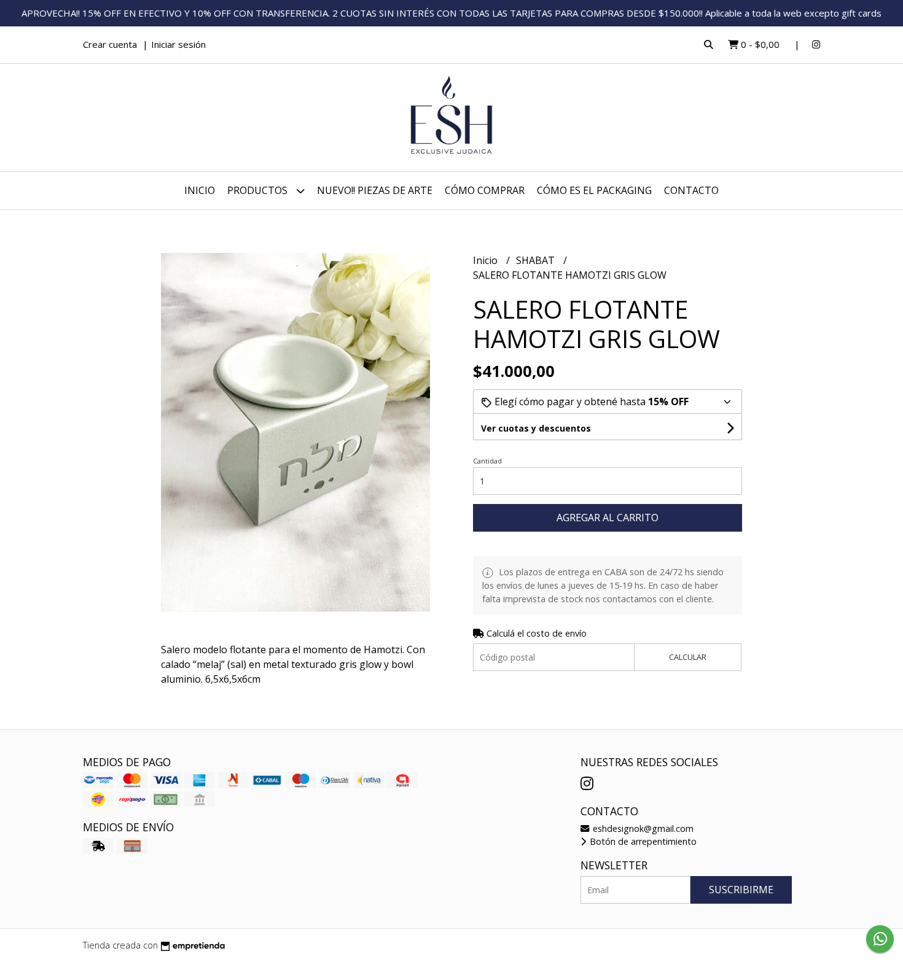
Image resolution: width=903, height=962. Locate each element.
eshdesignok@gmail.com (642, 828)
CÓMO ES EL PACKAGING (594, 190)
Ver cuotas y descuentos (536, 428)
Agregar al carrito (608, 517)
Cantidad (487, 460)
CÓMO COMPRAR (485, 190)
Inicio (199, 190)
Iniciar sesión (178, 44)
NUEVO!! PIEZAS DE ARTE (374, 190)
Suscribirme (741, 889)
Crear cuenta (110, 44)
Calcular (687, 656)
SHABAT (536, 260)
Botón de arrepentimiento (642, 841)
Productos (258, 190)
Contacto (691, 190)
